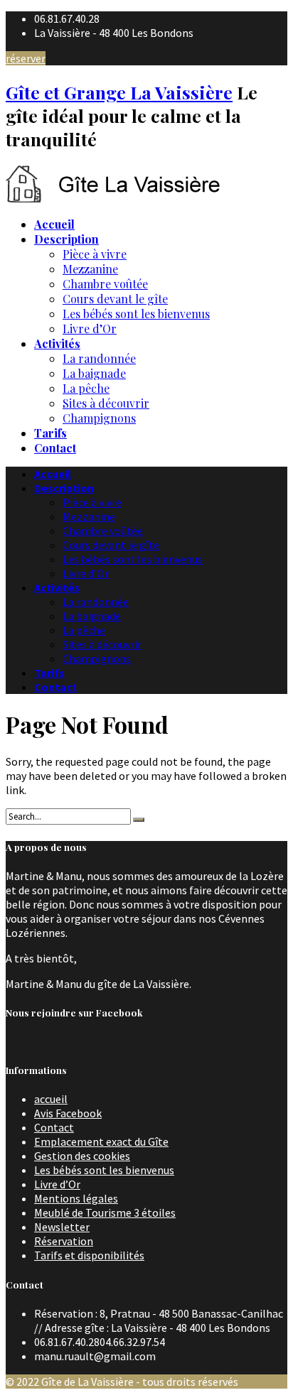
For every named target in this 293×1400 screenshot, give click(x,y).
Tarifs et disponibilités (89, 1255)
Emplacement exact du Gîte (101, 1141)
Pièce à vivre (95, 253)
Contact (54, 1127)
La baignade (94, 373)
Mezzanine (90, 268)
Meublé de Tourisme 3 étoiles (105, 1212)
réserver (26, 58)
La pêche (86, 388)
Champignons (99, 418)
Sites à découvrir (106, 403)
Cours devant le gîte (115, 298)
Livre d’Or (90, 328)
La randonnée (99, 358)
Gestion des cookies (82, 1156)
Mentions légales (76, 1198)
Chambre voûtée (105, 283)
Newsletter (62, 1227)
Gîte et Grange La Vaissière (119, 92)
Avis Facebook (68, 1113)
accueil (51, 1099)
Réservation (63, 1241)
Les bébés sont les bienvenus (136, 313)
